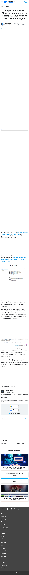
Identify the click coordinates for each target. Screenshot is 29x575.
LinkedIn (18, 509)
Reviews (3, 560)
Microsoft (7, 6)
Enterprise (3, 519)
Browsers (3, 562)
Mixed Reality (4, 568)
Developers (3, 516)
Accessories (4, 551)
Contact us (18, 573)
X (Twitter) (11, 509)
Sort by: (18, 444)
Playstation (3, 553)
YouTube (14, 509)
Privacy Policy (11, 573)
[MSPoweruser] (10, 2)
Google (2, 536)
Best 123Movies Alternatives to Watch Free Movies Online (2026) (14, 499)
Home (2, 6)
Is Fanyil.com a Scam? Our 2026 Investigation (14, 474)
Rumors (3, 548)
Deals (2, 545)
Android (3, 533)
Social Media (4, 565)
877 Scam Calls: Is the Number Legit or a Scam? (14, 480)
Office (2, 539)
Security (3, 524)
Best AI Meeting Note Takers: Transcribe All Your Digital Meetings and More (14, 468)
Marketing (3, 522)
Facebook (7, 509)
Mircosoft (3, 531)
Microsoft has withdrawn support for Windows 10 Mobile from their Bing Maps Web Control (13, 259)
